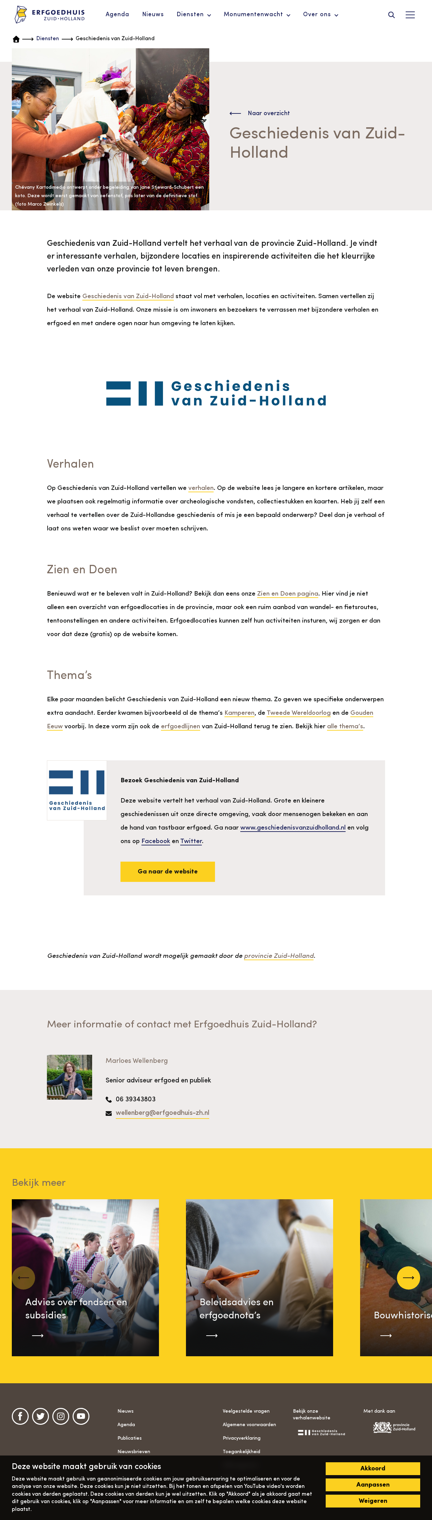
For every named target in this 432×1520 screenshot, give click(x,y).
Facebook (155, 841)
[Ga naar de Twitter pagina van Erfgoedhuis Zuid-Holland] (40, 1416)
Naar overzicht (269, 113)
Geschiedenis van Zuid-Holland (128, 296)
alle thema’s (345, 726)
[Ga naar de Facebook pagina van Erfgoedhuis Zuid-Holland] (20, 1416)
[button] (408, 1277)
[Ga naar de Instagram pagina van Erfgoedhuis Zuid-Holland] (60, 1416)
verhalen (201, 488)
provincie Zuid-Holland (279, 956)
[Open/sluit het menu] (410, 14)
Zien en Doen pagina (287, 594)
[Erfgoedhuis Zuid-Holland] (50, 15)
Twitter (191, 841)
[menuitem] (117, 15)
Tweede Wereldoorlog (299, 713)
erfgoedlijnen (180, 726)
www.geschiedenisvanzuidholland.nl (293, 827)
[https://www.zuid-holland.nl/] (391, 1427)
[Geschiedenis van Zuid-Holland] (321, 1432)
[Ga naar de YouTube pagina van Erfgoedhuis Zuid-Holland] (81, 1416)
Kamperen (239, 713)
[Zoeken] (391, 14)
